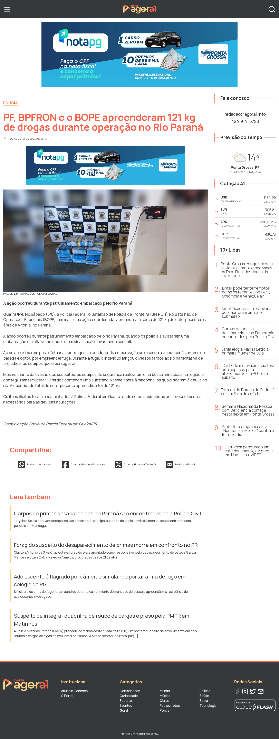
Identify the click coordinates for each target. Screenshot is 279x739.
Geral (124, 710)
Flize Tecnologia (149, 734)
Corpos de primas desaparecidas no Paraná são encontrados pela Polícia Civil (107, 513)
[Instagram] (245, 691)
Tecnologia (208, 705)
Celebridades (130, 691)
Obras (164, 700)
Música (165, 695)
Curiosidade (129, 695)
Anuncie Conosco (74, 691)
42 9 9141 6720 (245, 121)
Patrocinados (170, 705)
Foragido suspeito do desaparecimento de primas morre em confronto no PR (106, 544)
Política (205, 691)
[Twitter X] (253, 691)
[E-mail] (261, 691)
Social (204, 700)
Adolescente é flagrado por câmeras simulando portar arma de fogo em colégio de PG (99, 580)
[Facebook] (237, 691)
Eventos (126, 705)
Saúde (204, 695)
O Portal (67, 695)
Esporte (126, 700)
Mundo (165, 691)
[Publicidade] (139, 54)
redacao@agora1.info (245, 114)
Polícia (10, 102)
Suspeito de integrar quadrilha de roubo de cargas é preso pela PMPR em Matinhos (101, 619)
